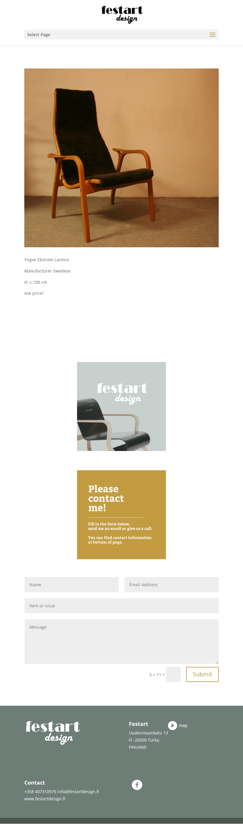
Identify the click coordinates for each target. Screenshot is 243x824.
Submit (202, 674)
